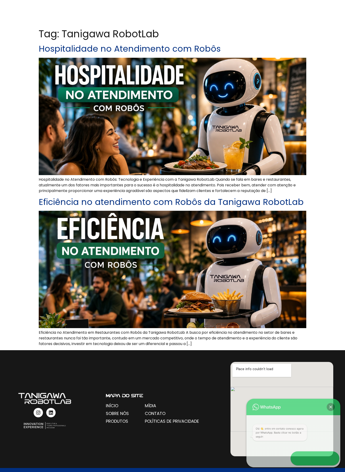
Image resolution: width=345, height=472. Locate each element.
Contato (315, 13)
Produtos (231, 13)
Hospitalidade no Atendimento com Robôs (130, 49)
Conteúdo (272, 13)
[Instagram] (38, 412)
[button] (331, 407)
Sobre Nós (190, 13)
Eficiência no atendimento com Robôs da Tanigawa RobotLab (171, 202)
